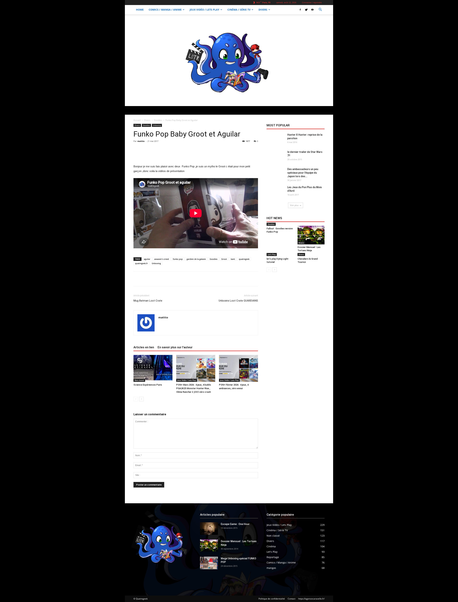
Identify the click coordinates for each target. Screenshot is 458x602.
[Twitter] (306, 9)
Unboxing (157, 125)
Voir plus (294, 205)
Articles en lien (143, 347)
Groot (224, 259)
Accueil (137, 120)
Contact (291, 598)
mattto (141, 141)
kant (233, 259)
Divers (263, 9)
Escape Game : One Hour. (235, 524)
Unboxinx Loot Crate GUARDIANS (238, 300)
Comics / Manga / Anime (165, 9)
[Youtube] (312, 9)
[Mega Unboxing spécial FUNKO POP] (209, 563)
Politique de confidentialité (272, 598)
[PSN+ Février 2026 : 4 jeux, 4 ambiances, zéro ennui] (238, 368)
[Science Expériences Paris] (152, 368)
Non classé (139, 380)
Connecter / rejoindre (312, 2)
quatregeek (244, 259)
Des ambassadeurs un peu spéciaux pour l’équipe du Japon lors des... (302, 173)
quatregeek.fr (141, 263)
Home (140, 9)
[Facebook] (300, 9)
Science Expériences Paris (147, 384)
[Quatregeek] (229, 60)
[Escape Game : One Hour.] (209, 528)
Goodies (158, 120)
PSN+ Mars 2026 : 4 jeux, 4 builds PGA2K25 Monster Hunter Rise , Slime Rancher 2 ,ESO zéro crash (193, 388)
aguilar (147, 259)
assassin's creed (161, 259)
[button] (320, 10)
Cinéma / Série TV (238, 9)
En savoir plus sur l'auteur (175, 347)
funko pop (178, 259)
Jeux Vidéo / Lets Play (204, 9)
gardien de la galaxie (196, 259)
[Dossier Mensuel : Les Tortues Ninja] (311, 235)
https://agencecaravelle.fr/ (311, 598)
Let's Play (272, 254)
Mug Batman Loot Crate (147, 300)
